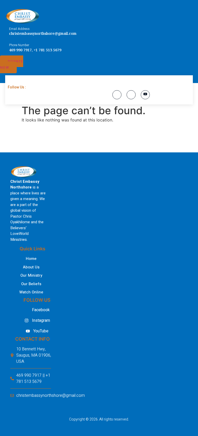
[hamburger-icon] (14, 82)
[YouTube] (145, 94)
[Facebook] (116, 94)
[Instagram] (131, 94)
